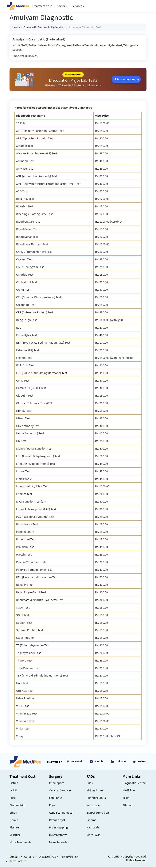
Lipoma (91, 820)
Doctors (62, 6)
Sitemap (128, 805)
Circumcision (18, 805)
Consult (14, 856)
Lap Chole (55, 798)
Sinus (13, 812)
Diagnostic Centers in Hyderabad (44, 27)
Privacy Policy (69, 856)
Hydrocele (93, 827)
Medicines (129, 790)
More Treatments (20, 842)
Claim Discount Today (126, 79)
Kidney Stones (96, 790)
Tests (126, 798)
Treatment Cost (42, 6)
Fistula (14, 783)
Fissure (14, 827)
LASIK (13, 790)
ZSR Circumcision (98, 812)
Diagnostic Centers (134, 783)
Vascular (15, 835)
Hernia (14, 820)
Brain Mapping (58, 827)
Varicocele (93, 805)
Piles (13, 798)
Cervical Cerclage (60, 790)
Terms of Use (18, 861)
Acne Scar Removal (61, 812)
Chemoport (56, 783)
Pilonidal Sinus (96, 798)
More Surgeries (59, 842)
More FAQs (93, 835)
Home (16, 27)
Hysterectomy (58, 835)
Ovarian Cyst (57, 820)
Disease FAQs (47, 856)
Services (77, 6)
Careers (29, 856)
